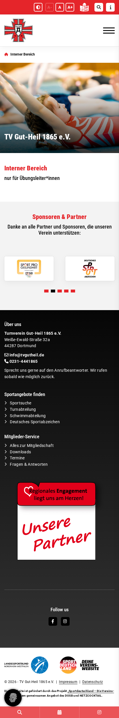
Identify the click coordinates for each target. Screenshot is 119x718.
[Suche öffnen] (98, 7)
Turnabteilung (23, 409)
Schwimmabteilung (28, 415)
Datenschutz (92, 682)
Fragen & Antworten (29, 464)
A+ (70, 7)
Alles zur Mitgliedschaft (32, 445)
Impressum (68, 682)
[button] (46, 291)
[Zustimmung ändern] (13, 697)
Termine (17, 458)
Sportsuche (20, 403)
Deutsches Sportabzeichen (35, 421)
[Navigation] (107, 30)
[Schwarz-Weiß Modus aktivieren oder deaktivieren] (38, 7)
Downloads (20, 452)
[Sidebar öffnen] (110, 7)
